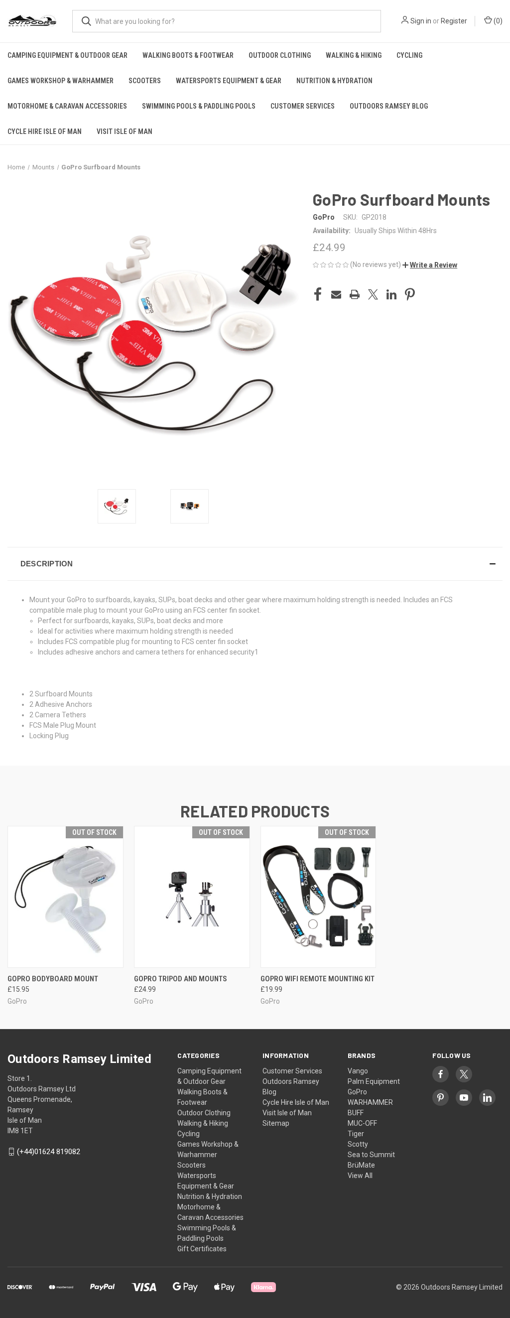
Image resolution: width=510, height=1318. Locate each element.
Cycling (409, 55)
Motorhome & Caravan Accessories (67, 106)
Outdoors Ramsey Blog (389, 106)
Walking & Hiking (354, 55)
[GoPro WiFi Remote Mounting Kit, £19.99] (318, 897)
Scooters (144, 81)
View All (360, 1176)
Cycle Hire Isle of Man (44, 131)
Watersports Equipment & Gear (228, 81)
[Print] (355, 294)
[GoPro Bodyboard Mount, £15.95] (65, 897)
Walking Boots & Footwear (188, 55)
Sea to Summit (371, 1155)
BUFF (356, 1113)
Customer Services (302, 106)
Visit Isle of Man (124, 131)
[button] (429, 265)
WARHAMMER (370, 1102)
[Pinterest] (410, 294)
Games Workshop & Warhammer (60, 81)
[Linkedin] (391, 294)
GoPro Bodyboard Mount (52, 978)
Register (454, 21)
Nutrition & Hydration (334, 81)
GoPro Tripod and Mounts (180, 978)
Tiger (356, 1134)
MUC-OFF (362, 1123)
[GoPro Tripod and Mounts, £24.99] (192, 897)
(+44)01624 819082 (48, 1151)
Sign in (420, 21)
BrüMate (361, 1165)
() (497, 21)
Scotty (358, 1144)
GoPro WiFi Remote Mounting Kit (317, 978)
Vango (358, 1071)
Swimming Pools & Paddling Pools (198, 106)
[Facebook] (318, 294)
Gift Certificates (202, 1249)
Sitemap (275, 1123)
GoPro (357, 1092)
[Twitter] (373, 294)
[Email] (336, 294)
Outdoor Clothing (280, 55)
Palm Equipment (374, 1081)
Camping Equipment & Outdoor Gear (67, 55)
